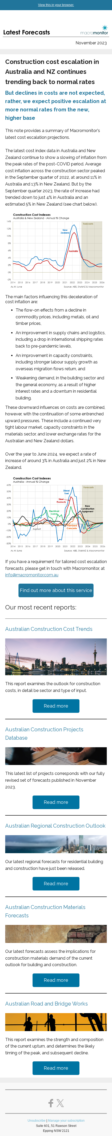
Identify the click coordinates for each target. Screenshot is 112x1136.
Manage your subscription (66, 1120)
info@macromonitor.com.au (31, 574)
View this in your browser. (56, 5)
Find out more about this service (56, 590)
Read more (56, 706)
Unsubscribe (37, 1120)
